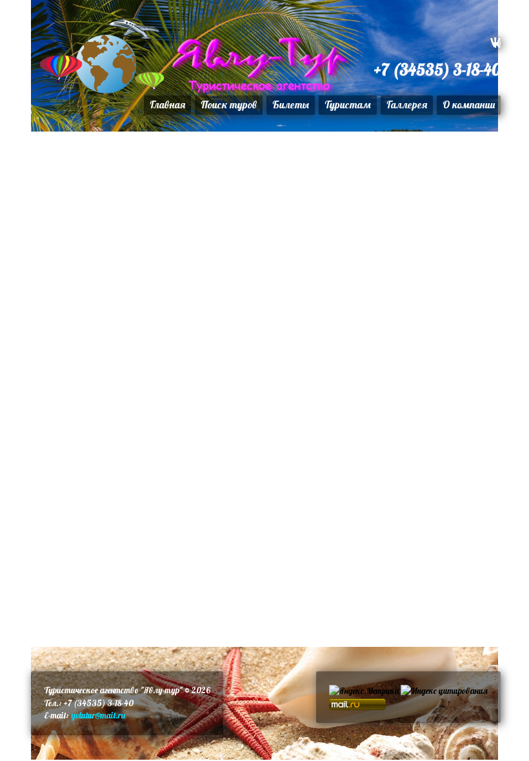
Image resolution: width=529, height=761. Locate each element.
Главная (167, 104)
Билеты (290, 104)
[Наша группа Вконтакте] (495, 42)
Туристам (347, 104)
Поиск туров (229, 104)
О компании (469, 104)
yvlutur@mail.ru (97, 715)
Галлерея (406, 104)
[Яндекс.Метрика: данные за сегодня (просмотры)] (364, 691)
